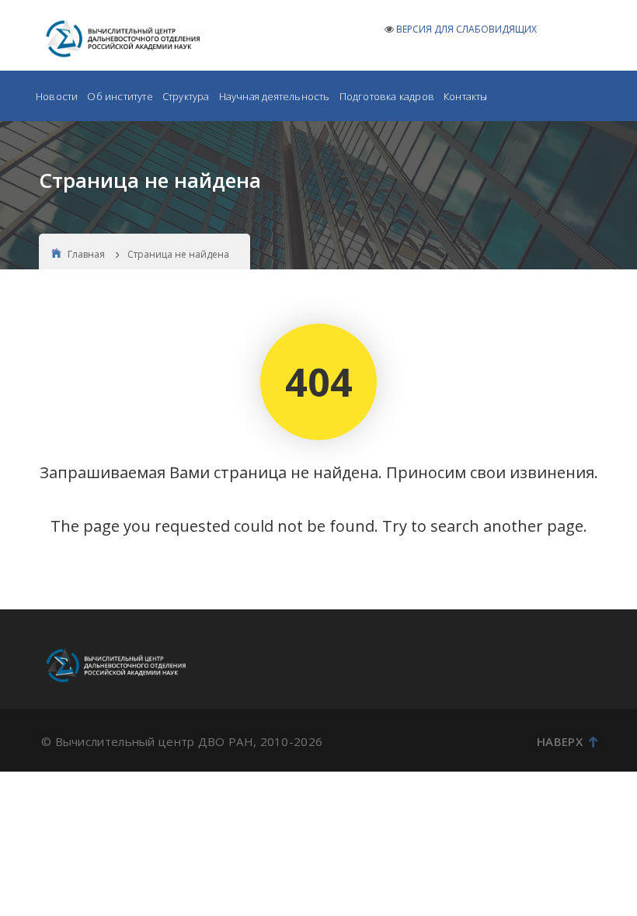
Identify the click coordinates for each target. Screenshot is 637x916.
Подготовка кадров (386, 96)
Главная (86, 254)
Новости (57, 96)
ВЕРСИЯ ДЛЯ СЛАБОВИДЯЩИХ (466, 29)
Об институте (119, 96)
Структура (186, 96)
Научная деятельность (274, 96)
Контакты (466, 96)
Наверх (560, 741)
